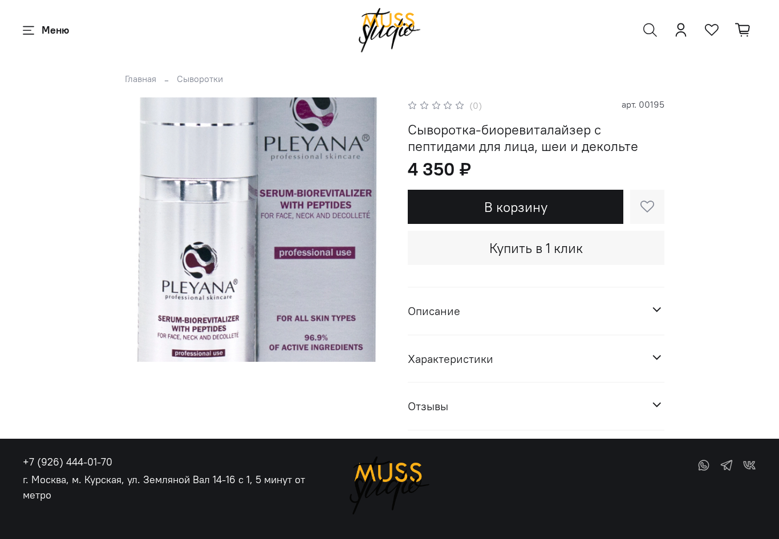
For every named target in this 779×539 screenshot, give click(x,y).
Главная (140, 78)
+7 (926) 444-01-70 (67, 461)
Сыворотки (200, 78)
